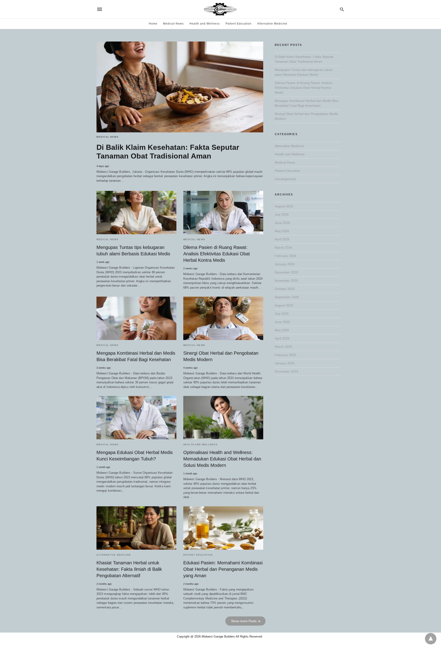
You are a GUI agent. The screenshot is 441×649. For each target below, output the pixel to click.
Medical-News (173, 23)
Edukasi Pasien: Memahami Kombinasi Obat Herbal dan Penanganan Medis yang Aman (223, 569)
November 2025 (286, 280)
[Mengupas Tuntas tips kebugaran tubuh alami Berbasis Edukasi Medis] (136, 212)
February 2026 (285, 256)
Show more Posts (244, 621)
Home (153, 23)
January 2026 (285, 264)
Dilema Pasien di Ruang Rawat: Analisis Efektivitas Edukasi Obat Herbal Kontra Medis (216, 254)
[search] (342, 9)
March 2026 (283, 247)
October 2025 (285, 289)
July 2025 (282, 313)
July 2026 (282, 214)
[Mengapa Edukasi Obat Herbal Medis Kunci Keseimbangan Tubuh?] (136, 417)
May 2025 (282, 330)
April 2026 (282, 239)
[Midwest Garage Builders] (220, 9)
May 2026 (282, 231)
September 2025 (287, 297)
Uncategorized (285, 179)
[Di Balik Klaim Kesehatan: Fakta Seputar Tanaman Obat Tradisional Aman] (179, 87)
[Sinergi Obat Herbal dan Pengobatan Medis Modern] (223, 318)
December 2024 (286, 371)
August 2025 (284, 305)
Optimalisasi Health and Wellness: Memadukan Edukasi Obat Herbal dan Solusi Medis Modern (222, 459)
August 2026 (284, 206)
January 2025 (285, 363)
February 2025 (285, 355)
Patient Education (239, 23)
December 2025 (286, 272)
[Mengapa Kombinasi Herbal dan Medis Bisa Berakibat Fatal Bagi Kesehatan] (136, 318)
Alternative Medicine (272, 23)
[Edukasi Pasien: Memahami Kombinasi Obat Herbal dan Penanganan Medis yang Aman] (223, 528)
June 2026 (282, 223)
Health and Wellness (204, 23)
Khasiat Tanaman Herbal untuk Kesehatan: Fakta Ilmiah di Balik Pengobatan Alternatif (129, 569)
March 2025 (283, 346)
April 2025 (282, 338)
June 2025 (282, 322)
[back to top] (430, 638)
